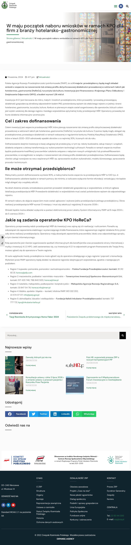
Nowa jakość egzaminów (81, 495)
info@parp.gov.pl (31, 295)
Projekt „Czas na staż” (80, 491)
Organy (39, 495)
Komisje (39, 499)
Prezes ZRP (112, 486)
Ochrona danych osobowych (49, 522)
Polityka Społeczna (79, 511)
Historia (40, 518)
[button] (115, 6)
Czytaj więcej (31, 365)
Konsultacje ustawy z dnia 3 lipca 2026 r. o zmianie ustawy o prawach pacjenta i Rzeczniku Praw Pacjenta (45, 380)
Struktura (40, 491)
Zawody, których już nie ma (38, 357)
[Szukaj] (122, 335)
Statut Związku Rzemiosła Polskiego (48, 512)
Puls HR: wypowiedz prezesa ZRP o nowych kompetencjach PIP (102, 358)
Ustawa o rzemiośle (45, 507)
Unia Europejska (77, 507)
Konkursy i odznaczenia (81, 519)
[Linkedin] (8, 505)
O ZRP (39, 486)
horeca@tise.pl (51, 280)
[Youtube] (13, 505)
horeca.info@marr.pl (41, 287)
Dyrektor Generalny (116, 491)
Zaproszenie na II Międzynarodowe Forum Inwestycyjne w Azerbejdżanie (104, 378)
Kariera (110, 499)
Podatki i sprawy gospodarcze (84, 503)
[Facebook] (121, 6)
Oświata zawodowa (79, 486)
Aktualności (27, 38)
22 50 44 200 (117, 515)
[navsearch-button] (127, 6)
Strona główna (13, 38)
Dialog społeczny (78, 499)
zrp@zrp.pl (119, 519)
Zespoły (110, 495)
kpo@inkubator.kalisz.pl (29, 302)
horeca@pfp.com (24, 272)
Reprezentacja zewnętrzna (48, 503)
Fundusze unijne (77, 515)
